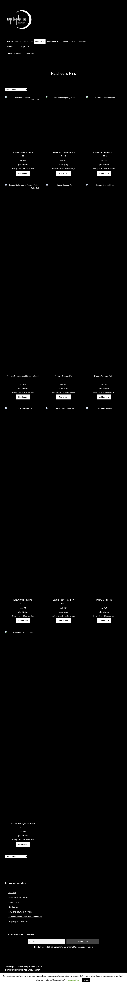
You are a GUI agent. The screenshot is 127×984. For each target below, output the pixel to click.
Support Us (82, 41)
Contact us (13, 906)
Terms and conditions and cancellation (25, 916)
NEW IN (9, 41)
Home (9, 53)
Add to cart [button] (63, 173)
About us (12, 892)
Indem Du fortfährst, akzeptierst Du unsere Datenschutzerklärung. (64, 946)
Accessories (51, 41)
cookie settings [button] (73, 980)
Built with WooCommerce (30, 969)
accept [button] (86, 980)
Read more (22, 173)
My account (11, 46)
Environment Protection (18, 897)
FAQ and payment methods (20, 911)
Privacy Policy (11, 969)
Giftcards (64, 41)
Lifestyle (38, 41)
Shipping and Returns (18, 921)
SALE (73, 41)
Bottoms (27, 41)
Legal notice (13, 902)
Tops (17, 41)
